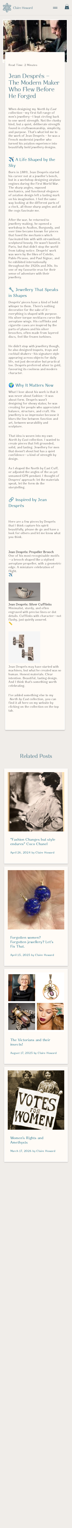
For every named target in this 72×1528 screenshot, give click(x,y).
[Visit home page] (17, 7)
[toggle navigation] (55, 7)
